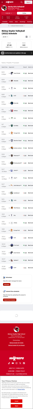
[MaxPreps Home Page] (8, 25)
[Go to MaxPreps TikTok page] (9, 363)
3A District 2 (25, 47)
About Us (12, 368)
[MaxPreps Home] (9, 2)
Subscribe (11, 371)
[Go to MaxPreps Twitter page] (20, 363)
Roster (11, 21)
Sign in (28, 2)
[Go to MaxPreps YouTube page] (13, 363)
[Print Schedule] (26, 36)
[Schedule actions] (30, 36)
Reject (16, 406)
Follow (24, 13)
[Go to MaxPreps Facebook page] (24, 363)
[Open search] (21, 2)
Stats (16, 21)
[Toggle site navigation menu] (2, 2)
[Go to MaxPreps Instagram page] (16, 363)
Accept (16, 401)
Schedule (4, 21)
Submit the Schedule (9, 300)
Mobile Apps (20, 368)
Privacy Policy (20, 371)
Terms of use (10, 374)
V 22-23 (8, 13)
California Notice (21, 374)
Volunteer (6, 284)
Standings (22, 21)
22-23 (4, 37)
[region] (16, 392)
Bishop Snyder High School (16, 334)
